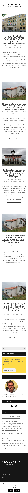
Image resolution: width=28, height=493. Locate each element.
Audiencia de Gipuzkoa (7, 418)
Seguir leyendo (14, 72)
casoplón (12, 426)
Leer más (20, 487)
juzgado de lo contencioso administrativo (11, 440)
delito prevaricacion (6, 430)
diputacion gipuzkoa (14, 431)
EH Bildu (22, 433)
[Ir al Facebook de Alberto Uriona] (12, 406)
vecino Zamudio (5, 448)
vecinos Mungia (18, 447)
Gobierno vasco (21, 435)
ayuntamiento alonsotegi (7, 419)
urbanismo (12, 447)
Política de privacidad (7, 480)
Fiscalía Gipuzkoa (14, 435)
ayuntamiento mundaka (7, 423)
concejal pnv (17, 426)
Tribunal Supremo (6, 447)
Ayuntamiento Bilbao (17, 419)
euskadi (8, 435)
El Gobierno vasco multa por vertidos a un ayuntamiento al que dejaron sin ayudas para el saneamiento (14, 239)
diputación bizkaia (6, 433)
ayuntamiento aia (16, 418)
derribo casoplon (14, 430)
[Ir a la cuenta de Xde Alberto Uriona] (16, 406)
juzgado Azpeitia (5, 438)
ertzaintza (4, 435)
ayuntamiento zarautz (17, 424)
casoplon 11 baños (6, 426)
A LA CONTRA (11, 462)
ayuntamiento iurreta (6, 421)
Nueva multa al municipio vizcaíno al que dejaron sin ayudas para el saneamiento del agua (14, 106)
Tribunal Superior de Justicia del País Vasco (16, 445)
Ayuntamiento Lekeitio (16, 421)
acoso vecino (4, 416)
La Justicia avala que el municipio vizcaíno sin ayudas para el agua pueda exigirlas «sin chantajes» (14, 173)
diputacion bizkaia (6, 431)
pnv (15, 443)
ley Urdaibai (23, 440)
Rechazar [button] (17, 490)
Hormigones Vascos (6, 436)
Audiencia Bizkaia (16, 416)
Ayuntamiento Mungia (18, 423)
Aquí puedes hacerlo (9, 370)
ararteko (9, 416)
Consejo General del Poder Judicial (9, 428)
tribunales (4, 445)
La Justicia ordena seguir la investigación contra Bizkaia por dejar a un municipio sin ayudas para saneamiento (14, 306)
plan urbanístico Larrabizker (8, 443)
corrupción (19, 428)
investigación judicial (15, 436)
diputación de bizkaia (15, 433)
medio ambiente (5, 441)
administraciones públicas (15, 181)
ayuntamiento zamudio (7, 424)
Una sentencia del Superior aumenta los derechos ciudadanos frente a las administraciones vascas (14, 39)
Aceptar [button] (10, 490)
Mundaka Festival (13, 441)
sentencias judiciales (15, 47)
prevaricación (20, 443)
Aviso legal (5, 477)
